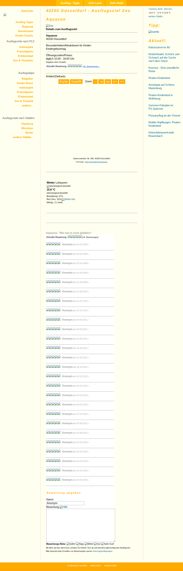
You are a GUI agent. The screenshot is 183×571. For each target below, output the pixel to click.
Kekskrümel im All (159, 47)
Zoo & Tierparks (23, 60)
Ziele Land (94, 2)
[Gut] (97, 543)
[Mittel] (89, 543)
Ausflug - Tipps (70, 2)
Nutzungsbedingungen (102, 551)
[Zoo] (49, 25)
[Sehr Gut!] (107, 543)
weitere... (27, 105)
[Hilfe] (64, 507)
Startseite (27, 10)
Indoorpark (26, 47)
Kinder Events (24, 35)
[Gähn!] (71, 543)
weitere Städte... (23, 137)
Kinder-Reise (25, 83)
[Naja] (80, 543)
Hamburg (27, 123)
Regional (27, 26)
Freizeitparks (25, 51)
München (27, 128)
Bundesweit (25, 31)
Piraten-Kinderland (159, 78)
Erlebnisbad (25, 56)
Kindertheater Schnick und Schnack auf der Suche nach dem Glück (164, 57)
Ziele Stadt (116, 2)
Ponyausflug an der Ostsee (164, 115)
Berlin (29, 132)
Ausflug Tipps (24, 22)
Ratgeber (27, 78)
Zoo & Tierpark (23, 101)
